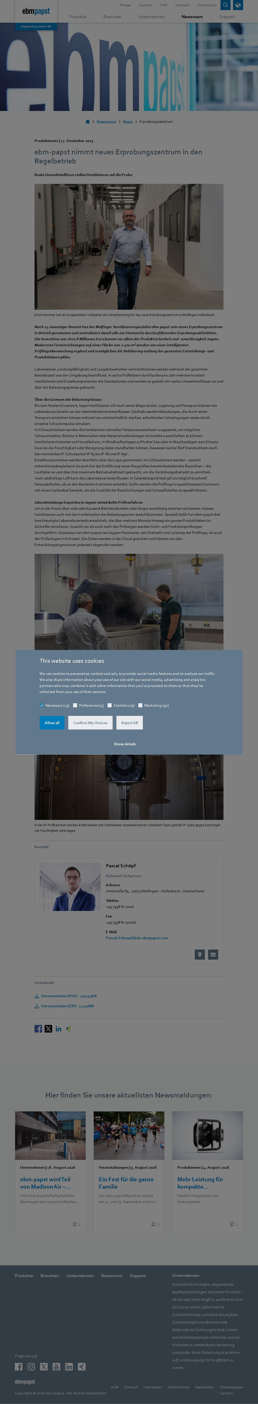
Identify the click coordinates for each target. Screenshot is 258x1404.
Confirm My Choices (90, 722)
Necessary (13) (57, 705)
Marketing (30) (156, 705)
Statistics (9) (124, 705)
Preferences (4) (91, 705)
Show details (125, 743)
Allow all (52, 722)
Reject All (129, 722)
